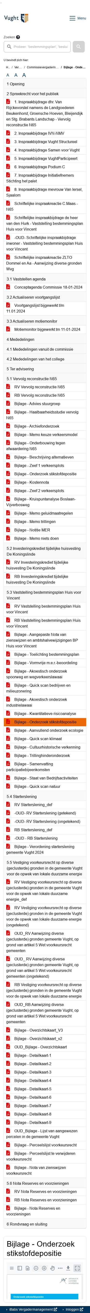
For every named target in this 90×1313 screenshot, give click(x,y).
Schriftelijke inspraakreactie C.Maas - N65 (42, 206)
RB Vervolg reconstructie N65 (39, 395)
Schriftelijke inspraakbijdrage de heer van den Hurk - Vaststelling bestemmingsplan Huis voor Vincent (44, 223)
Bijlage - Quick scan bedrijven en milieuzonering (38, 688)
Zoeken (9, 37)
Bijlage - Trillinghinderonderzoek (41, 756)
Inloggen (72, 1309)
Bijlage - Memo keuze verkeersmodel (45, 435)
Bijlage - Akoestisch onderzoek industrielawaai (36, 702)
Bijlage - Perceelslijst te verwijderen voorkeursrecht (40, 1156)
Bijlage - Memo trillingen (34, 522)
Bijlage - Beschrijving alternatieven (43, 457)
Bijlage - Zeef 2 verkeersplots (38, 491)
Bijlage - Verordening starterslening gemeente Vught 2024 (40, 849)
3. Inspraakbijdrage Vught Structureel (45, 142)
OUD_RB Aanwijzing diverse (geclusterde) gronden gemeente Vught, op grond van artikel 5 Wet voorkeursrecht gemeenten (42, 1013)
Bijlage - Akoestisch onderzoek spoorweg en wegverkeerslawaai (36, 674)
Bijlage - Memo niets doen (36, 538)
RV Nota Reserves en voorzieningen (45, 1192)
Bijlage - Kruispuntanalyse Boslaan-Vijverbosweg (41, 502)
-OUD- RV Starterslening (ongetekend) (46, 821)
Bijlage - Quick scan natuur (36, 786)
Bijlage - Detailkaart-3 (32, 1072)
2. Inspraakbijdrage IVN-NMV (38, 133)
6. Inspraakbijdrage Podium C (39, 167)
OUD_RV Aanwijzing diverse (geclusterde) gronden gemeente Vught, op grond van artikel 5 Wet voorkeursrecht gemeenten (42, 942)
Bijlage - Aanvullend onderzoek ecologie (48, 730)
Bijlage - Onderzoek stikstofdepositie (45, 474)
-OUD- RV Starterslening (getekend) (44, 813)
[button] (79, 46)
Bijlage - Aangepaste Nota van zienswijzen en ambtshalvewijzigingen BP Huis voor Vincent (42, 640)
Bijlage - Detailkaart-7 (32, 1106)
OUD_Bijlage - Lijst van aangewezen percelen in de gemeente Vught (42, 1134)
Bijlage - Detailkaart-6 (32, 1097)
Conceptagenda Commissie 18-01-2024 (48, 287)
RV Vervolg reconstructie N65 (39, 387)
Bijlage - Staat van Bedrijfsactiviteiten (45, 778)
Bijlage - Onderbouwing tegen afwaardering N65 (35, 446)
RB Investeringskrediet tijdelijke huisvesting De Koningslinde (37, 579)
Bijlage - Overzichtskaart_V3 (38, 1030)
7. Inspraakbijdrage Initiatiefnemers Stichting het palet (40, 178)
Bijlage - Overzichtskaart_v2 (37, 1039)
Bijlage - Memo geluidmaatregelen (43, 513)
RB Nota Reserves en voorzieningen (45, 1200)
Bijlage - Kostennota (31, 482)
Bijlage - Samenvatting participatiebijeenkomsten (29, 767)
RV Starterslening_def (32, 805)
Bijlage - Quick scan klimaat (37, 739)
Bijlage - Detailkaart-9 (32, 1123)
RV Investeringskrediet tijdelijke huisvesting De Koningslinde (37, 565)
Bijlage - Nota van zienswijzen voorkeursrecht (36, 1170)
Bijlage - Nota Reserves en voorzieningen (33, 1211)
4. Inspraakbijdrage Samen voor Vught (46, 150)
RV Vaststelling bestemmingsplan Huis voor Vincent (43, 609)
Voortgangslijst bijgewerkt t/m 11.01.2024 (35, 308)
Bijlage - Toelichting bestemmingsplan (46, 654)
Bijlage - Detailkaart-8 (32, 1114)
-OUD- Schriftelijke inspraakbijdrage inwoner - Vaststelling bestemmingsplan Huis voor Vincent (44, 243)
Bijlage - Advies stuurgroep (36, 404)
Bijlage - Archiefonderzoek (36, 426)
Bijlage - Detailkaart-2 (32, 1064)
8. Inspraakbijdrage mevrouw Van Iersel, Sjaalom (44, 192)
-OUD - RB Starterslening (35, 838)
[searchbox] (37, 46)
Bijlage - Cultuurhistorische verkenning (46, 747)
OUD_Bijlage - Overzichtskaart (40, 1047)
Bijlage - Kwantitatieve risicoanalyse (44, 714)
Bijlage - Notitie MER (31, 530)
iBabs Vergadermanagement (31, 1309)
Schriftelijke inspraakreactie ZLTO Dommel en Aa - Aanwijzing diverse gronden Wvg (44, 263)
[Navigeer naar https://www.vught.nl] (16, 18)
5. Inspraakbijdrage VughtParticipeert (45, 159)
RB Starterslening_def (32, 830)
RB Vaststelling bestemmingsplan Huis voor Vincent (43, 623)
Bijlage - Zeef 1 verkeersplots (38, 466)
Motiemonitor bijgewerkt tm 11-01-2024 (46, 329)
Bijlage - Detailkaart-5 (32, 1089)
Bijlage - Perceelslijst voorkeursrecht (45, 1145)
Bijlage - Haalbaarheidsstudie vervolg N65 (42, 415)
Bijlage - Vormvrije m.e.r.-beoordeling (45, 663)
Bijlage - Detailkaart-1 (32, 1055)
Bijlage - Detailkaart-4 (32, 1081)
